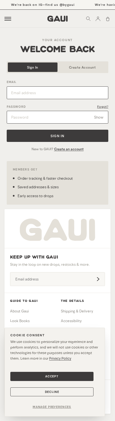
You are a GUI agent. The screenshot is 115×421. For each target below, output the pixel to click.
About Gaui (19, 311)
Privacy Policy (60, 358)
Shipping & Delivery (77, 311)
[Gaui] (57, 19)
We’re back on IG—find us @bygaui (42, 4)
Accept (52, 376)
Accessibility (71, 321)
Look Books (20, 321)
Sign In (32, 67)
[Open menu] (7, 19)
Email (11, 82)
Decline (52, 392)
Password (16, 106)
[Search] (88, 18)
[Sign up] (98, 279)
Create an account (69, 149)
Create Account (82, 67)
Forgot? (102, 106)
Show (98, 117)
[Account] (98, 18)
